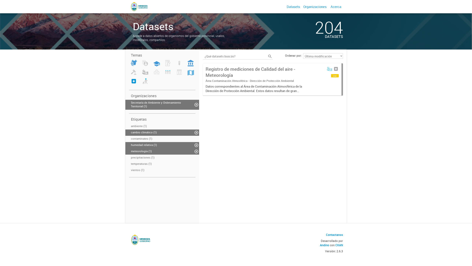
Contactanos (334, 235)
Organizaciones (315, 6)
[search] (270, 56)
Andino (324, 245)
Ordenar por (293, 55)
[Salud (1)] (134, 83)
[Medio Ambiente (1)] (145, 74)
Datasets (293, 6)
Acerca (336, 6)
